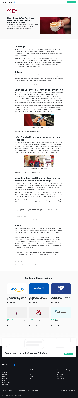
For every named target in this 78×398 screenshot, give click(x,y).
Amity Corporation (9, 395)
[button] (29, 2)
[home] (8, 2)
